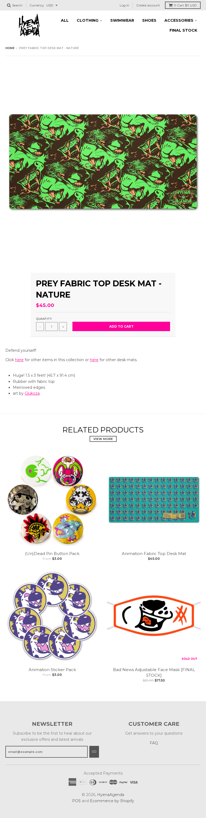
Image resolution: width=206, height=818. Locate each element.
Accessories (178, 20)
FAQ (154, 743)
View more (103, 439)
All (65, 20)
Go (94, 751)
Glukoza (32, 393)
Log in (124, 5)
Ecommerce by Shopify (112, 800)
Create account (148, 5)
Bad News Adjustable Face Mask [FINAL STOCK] (154, 672)
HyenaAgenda (110, 794)
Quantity (44, 319)
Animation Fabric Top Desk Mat (154, 553)
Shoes (149, 20)
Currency (37, 5)
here (19, 359)
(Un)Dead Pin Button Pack (52, 553)
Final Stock (183, 30)
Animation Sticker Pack (52, 669)
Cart (185, 5)
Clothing (87, 20)
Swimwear (122, 20)
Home (9, 48)
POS (76, 800)
